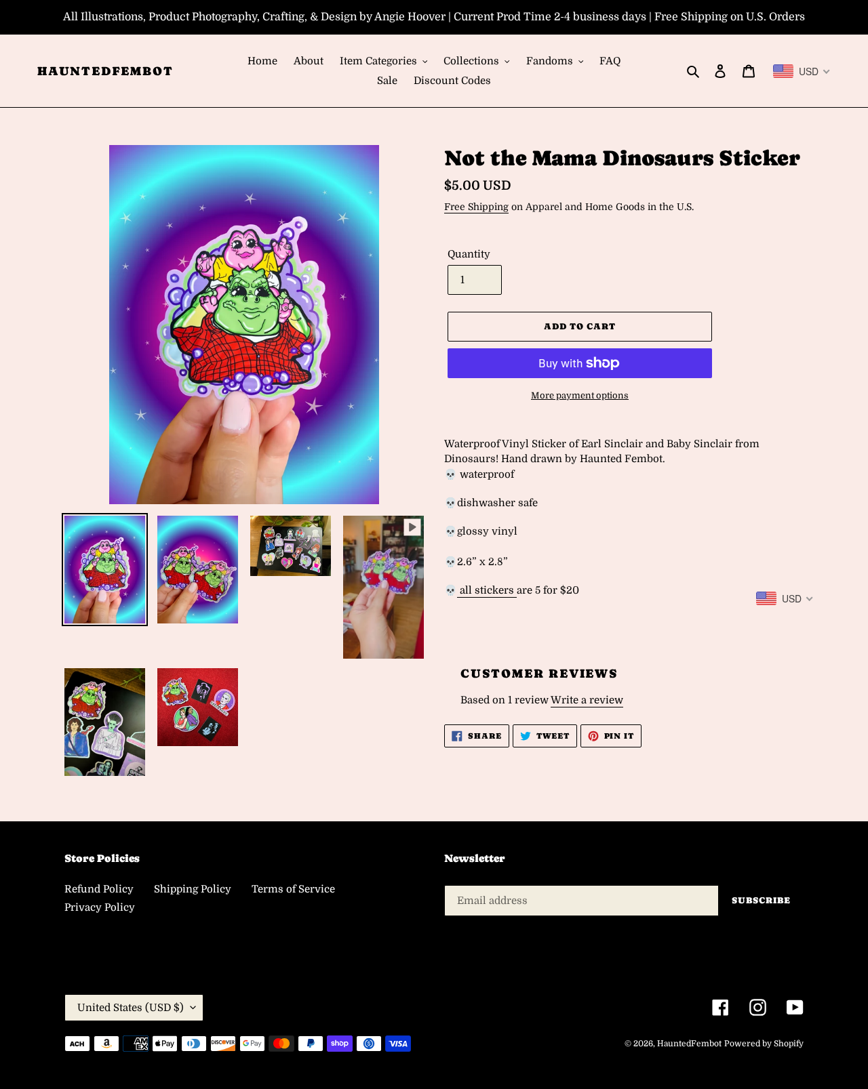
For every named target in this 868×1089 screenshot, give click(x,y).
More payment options (580, 395)
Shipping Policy (192, 889)
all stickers (487, 590)
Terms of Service (293, 889)
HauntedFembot (105, 71)
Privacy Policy (99, 907)
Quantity (469, 254)
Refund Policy (99, 889)
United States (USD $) (130, 1008)
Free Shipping (476, 206)
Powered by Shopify (764, 1043)
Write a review (587, 700)
